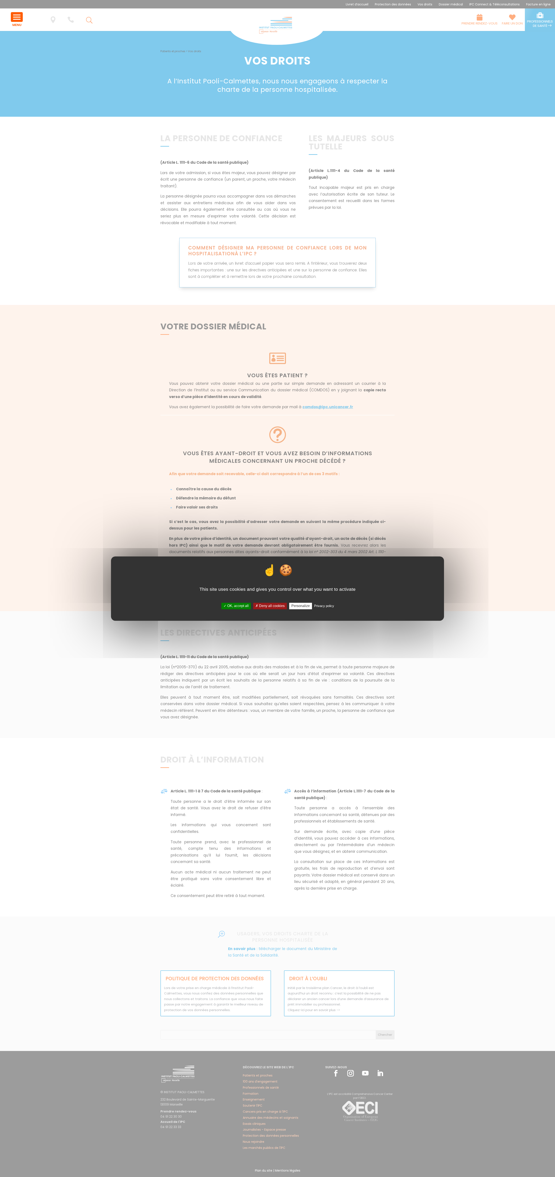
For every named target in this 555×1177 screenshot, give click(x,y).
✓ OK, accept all (236, 606)
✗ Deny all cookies (270, 606)
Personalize (300, 606)
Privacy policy (324, 606)
